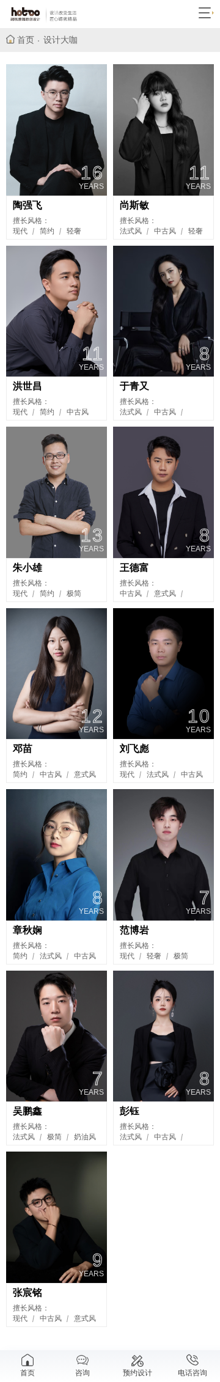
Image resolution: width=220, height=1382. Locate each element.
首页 (25, 40)
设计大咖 (60, 40)
